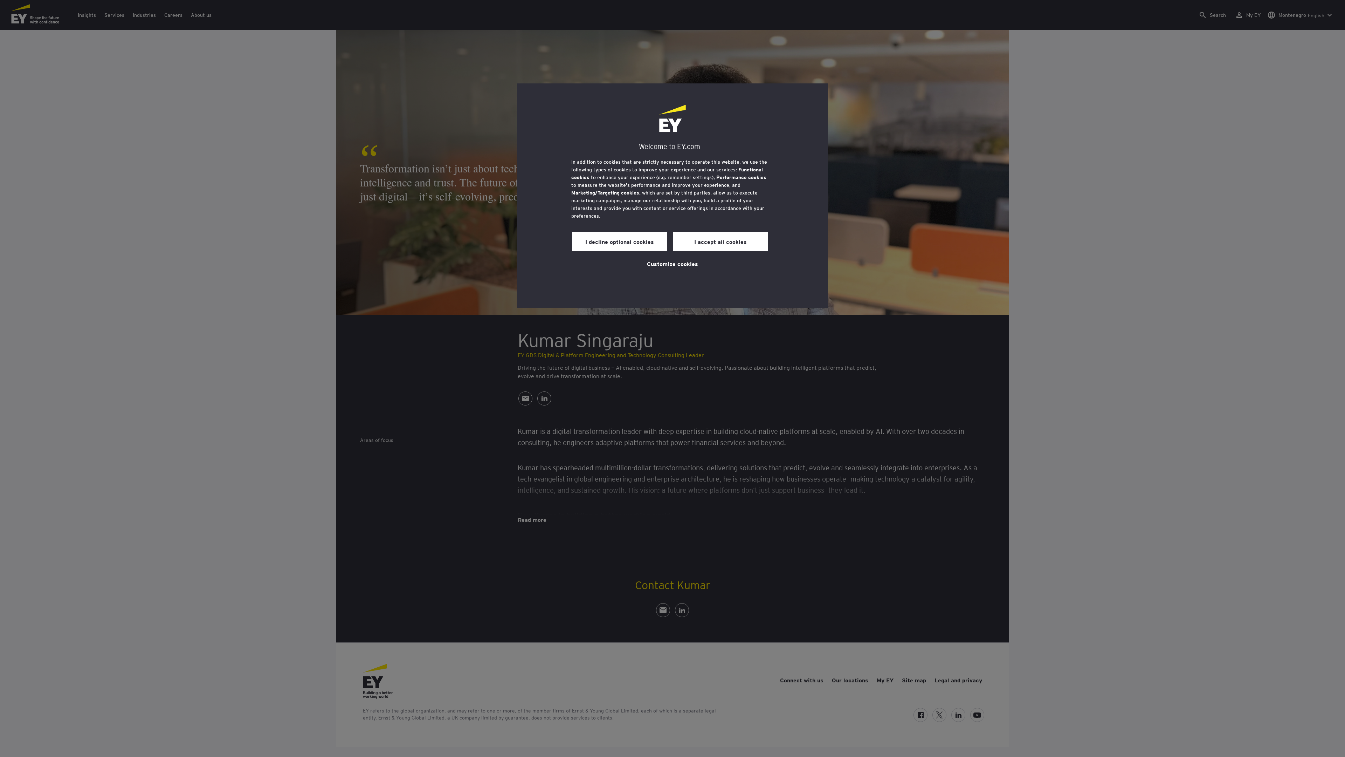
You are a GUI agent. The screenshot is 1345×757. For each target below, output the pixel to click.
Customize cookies (672, 263)
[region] (672, 195)
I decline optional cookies (619, 241)
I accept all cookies (720, 241)
